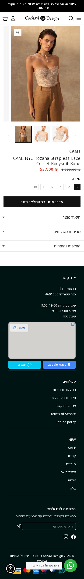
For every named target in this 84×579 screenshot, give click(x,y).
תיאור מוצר (71, 217)
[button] (5, 18)
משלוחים (69, 381)
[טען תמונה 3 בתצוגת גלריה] (60, 134)
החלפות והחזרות (67, 246)
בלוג (73, 488)
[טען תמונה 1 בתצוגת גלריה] (23, 134)
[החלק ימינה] (75, 135)
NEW (72, 439)
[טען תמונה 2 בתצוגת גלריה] (42, 134)
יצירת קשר (68, 472)
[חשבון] (15, 18)
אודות (72, 480)
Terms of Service (63, 414)
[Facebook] (73, 536)
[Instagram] (66, 536)
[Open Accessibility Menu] (10, 568)
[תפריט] (79, 18)
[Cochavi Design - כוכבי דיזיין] (42, 18)
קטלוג (72, 456)
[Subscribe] (19, 526)
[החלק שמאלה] (9, 135)
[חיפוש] (68, 18)
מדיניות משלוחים (66, 231)
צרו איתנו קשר (66, 405)
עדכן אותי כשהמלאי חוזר (42, 201)
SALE (72, 447)
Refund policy (66, 422)
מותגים (71, 464)
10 (34, 187)
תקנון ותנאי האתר (64, 397)
